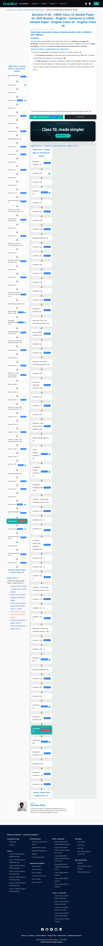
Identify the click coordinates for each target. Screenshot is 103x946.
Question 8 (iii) (17, 489)
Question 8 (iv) (12, 496)
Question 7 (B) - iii (13, 456)
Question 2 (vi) (12, 177)
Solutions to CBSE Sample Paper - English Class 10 (31, 10)
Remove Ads (80, 117)
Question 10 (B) (12, 546)
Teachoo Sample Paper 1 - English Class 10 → (17, 571)
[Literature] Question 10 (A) (17, 537)
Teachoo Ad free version (39, 847)
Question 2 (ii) (17, 146)
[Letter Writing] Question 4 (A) (16, 304)
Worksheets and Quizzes (39, 851)
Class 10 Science (37, 869)
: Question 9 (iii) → (46, 117)
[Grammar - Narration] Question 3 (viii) (17, 261)
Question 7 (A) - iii (13, 424)
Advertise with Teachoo (75, 935)
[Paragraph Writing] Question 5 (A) (15, 322)
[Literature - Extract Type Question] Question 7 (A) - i (15, 408)
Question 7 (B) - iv (15, 465)
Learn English (81, 842)
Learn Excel (80, 845)
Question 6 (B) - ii (13, 384)
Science (52, 3)
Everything (23, 3)
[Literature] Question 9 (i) (17, 512)
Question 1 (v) (12, 108)
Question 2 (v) (17, 169)
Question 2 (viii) (17, 193)
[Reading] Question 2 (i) (14, 139)
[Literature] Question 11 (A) (17, 554)
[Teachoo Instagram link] (47, 929)
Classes (34, 3)
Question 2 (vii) (12, 185)
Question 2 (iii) (17, 154)
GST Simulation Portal (38, 857)
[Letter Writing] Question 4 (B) (15, 312)
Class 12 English (37, 882)
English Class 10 (11, 10)
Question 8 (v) (15, 504)
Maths (43, 3)
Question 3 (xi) (12, 285)
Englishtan (80, 863)
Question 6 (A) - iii (13, 358)
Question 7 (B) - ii (17, 449)
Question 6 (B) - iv (17, 399)
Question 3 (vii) (12, 252)
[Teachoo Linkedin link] (60, 929)
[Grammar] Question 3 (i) (17, 201)
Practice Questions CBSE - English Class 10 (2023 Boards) (18, 589)
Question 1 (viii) (17, 131)
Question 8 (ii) (17, 481)
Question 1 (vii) (12, 123)
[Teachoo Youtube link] (56, 929)
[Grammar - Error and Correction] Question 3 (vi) (15, 244)
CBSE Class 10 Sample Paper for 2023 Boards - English (18, 597)
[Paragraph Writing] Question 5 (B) (17, 332)
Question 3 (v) (17, 236)
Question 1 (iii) (12, 92)
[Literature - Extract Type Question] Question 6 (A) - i (15, 341)
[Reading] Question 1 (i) (17, 76)
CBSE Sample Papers (83, 872)
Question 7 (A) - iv (17, 432)
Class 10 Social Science (39, 876)
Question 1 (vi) (17, 116)
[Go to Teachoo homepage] (10, 3)
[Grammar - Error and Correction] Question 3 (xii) (17, 294)
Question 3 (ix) (12, 269)
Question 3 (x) (17, 277)
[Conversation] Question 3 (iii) (17, 219)
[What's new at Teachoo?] (86, 4)
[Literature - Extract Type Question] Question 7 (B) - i (15, 440)
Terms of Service (41, 935)
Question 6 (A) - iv (17, 365)
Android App (12, 842)
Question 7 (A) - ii (17, 416)
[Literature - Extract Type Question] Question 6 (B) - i (17, 375)
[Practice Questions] (90, 4)
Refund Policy (62, 935)
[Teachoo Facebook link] (42, 929)
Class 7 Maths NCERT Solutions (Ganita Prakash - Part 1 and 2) (62, 850)
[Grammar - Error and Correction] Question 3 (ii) (15, 210)
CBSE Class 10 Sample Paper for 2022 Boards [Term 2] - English (18, 606)
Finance (62, 3)
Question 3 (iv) (12, 228)
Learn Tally (80, 848)
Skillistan (34, 854)
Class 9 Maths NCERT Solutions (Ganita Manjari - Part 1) (62, 867)
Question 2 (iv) (12, 162)
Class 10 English (37, 872)
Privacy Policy (52, 935)
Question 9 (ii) (17, 521)
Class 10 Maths (36, 866)
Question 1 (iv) (15, 100)
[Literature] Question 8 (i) (15, 473)
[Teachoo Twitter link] (51, 929)
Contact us (31, 935)
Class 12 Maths (36, 879)
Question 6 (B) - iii (13, 392)
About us (24, 935)
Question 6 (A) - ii (17, 350)
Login (96, 3)
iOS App (11, 845)
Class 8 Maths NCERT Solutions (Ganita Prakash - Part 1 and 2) (62, 858)
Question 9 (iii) (15, 529)
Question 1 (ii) (12, 85)
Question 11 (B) (17, 562)
